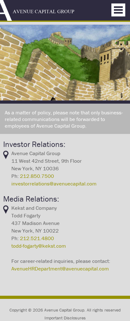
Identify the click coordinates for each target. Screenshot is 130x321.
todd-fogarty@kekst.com (38, 245)
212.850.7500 (37, 176)
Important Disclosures (65, 318)
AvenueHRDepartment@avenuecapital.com (60, 268)
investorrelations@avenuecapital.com (54, 183)
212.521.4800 (37, 238)
